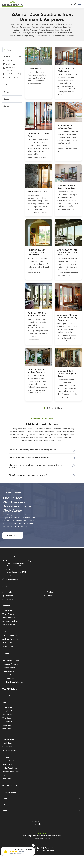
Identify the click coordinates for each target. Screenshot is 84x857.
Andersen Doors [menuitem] (8, 739)
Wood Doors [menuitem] (7, 714)
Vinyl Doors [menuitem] (6, 718)
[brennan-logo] (24, 4)
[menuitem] (12, 786)
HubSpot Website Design (38, 850)
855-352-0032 (11, 576)
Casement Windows (10, 664)
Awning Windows (9, 675)
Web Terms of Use (47, 848)
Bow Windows (8, 678)
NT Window (7, 643)
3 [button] (50, 408)
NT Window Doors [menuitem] (9, 750)
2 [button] (47, 408)
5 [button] (55, 408)
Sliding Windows (8, 671)
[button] (4, 50)
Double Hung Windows (11, 660)
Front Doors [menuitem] (6, 779)
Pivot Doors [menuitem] (6, 775)
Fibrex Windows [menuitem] (8, 625)
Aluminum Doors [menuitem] (8, 721)
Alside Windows (8, 646)
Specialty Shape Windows (12, 682)
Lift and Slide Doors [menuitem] (9, 761)
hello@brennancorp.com (15, 579)
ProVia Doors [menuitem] (7, 743)
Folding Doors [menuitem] (7, 764)
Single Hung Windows (10, 657)
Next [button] (59, 408)
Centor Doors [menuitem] (7, 746)
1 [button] (45, 408)
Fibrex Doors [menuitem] (7, 725)
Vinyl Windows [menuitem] (8, 614)
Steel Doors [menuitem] (6, 729)
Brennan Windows (9, 635)
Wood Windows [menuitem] (8, 618)
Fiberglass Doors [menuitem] (8, 711)
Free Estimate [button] (12, 535)
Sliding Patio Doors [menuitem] (9, 768)
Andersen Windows (10, 639)
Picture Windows (8, 668)
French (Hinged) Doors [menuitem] (10, 771)
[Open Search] (71, 4)
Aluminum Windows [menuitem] (10, 621)
